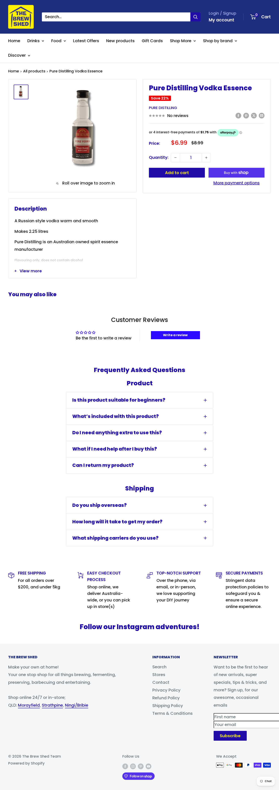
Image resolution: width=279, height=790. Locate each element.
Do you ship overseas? (99, 505)
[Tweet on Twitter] (254, 115)
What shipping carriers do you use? (115, 538)
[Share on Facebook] (238, 115)
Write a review (175, 335)
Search (159, 667)
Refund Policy (166, 698)
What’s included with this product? (115, 416)
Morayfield (29, 705)
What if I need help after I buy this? (114, 449)
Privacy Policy (166, 690)
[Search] (195, 16)
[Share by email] (261, 115)
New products (120, 41)
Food (56, 41)
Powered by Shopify (26, 763)
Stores (158, 674)
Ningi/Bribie (76, 705)
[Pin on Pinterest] (246, 115)
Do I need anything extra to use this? (117, 432)
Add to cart (177, 173)
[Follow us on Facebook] (125, 766)
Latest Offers (86, 41)
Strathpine (52, 705)
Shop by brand (218, 41)
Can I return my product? (103, 465)
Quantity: (159, 157)
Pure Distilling (163, 107)
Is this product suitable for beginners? (118, 400)
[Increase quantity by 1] (206, 157)
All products (34, 71)
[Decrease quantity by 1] (175, 157)
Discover (17, 55)
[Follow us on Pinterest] (141, 766)
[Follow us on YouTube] (148, 766)
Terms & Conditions (172, 713)
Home (14, 41)
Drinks (33, 41)
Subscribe (230, 736)
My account (221, 20)
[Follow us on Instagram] (133, 766)
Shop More (180, 41)
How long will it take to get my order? (117, 521)
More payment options (236, 183)
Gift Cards (152, 41)
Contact (160, 682)
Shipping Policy (167, 705)
